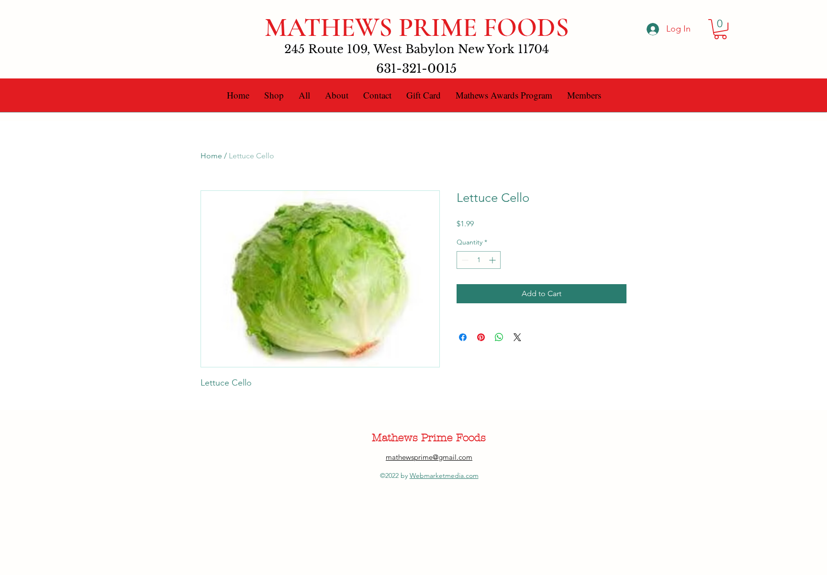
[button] (720, 29)
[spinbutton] (478, 260)
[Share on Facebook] (463, 337)
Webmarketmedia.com (444, 475)
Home (211, 155)
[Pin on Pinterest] (481, 337)
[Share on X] (517, 337)
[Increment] (493, 260)
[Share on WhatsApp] (499, 337)
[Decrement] (464, 260)
